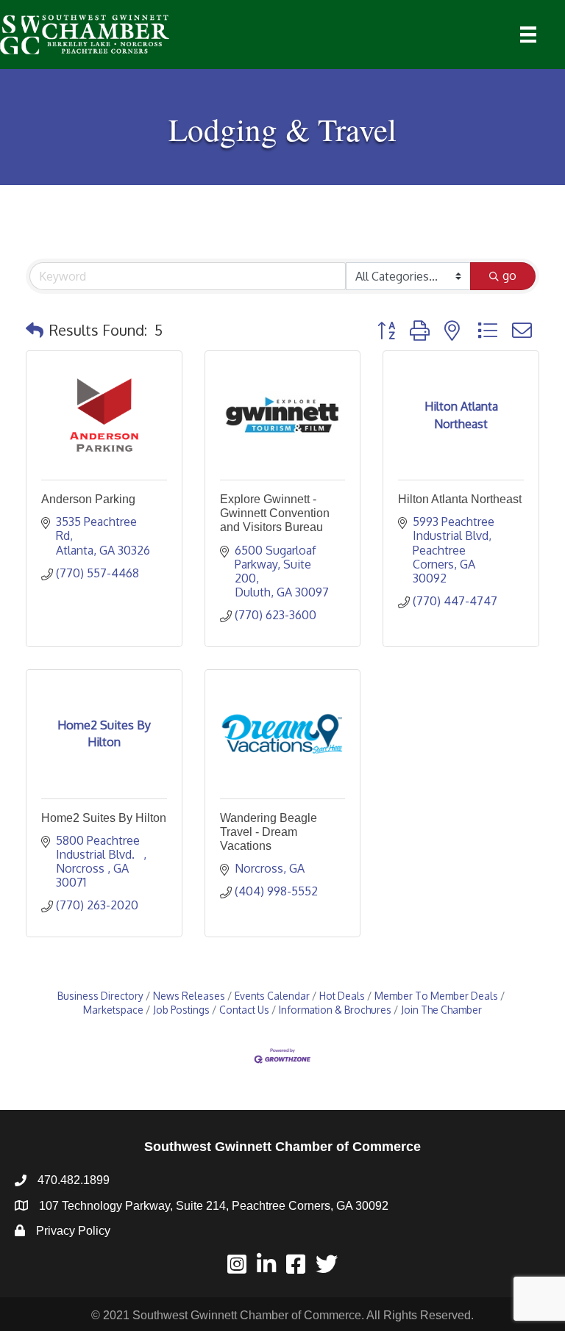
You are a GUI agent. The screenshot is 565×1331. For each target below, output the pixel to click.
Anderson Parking (88, 499)
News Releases (189, 995)
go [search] (509, 275)
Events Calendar (272, 995)
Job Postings (181, 1009)
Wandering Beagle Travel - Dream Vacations (268, 832)
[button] (34, 330)
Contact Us (244, 1009)
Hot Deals (342, 995)
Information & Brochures (335, 1009)
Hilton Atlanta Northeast (460, 499)
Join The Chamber (441, 1009)
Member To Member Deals (436, 995)
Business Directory (100, 995)
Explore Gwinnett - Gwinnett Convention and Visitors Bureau (275, 513)
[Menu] (528, 34)
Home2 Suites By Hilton (103, 818)
